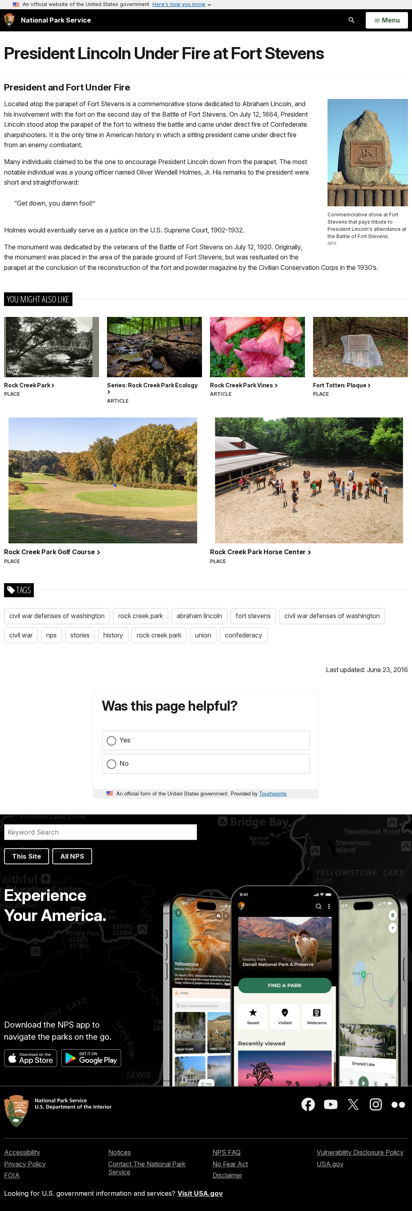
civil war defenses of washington (57, 616)
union (203, 635)
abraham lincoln (199, 616)
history (113, 635)
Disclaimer (227, 1175)
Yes (124, 740)
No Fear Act (230, 1164)
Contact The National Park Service (146, 1168)
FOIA (12, 1175)
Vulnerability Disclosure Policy (360, 1152)
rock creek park (140, 616)
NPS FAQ (226, 1152)
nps (51, 635)
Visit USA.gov (200, 1193)
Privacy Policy (25, 1164)
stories (80, 635)
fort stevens (253, 616)
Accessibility (22, 1152)
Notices (119, 1152)
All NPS (72, 856)
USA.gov (330, 1164)
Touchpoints (272, 793)
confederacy (243, 635)
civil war (21, 635)
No (124, 763)
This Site (26, 856)
